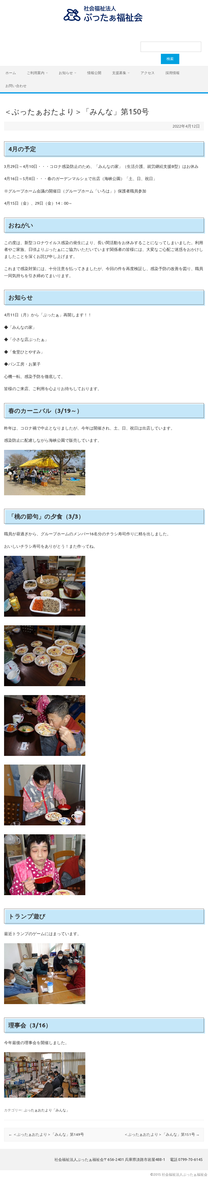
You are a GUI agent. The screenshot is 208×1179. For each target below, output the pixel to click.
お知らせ (66, 73)
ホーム (10, 73)
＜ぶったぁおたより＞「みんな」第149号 (46, 1134)
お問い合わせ (16, 86)
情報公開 (94, 73)
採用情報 (172, 73)
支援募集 (119, 73)
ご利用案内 (35, 73)
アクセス (148, 73)
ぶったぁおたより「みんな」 (47, 1110)
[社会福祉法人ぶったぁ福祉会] (104, 21)
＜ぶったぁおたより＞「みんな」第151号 (162, 1134)
